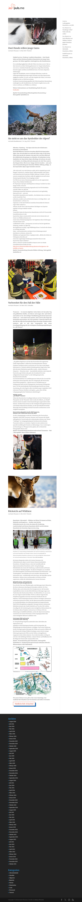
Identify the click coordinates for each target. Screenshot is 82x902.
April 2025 (12, 761)
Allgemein (12, 878)
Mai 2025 (11, 758)
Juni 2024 (11, 785)
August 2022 (12, 839)
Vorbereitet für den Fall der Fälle (24, 302)
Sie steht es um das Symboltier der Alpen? (29, 138)
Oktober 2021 (12, 864)
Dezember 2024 (13, 770)
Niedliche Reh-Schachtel (24, 704)
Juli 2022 (11, 842)
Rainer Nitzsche (39, 899)
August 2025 (12, 751)
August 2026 (12, 721)
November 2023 (13, 802)
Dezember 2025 (13, 741)
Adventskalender (13, 873)
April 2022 (12, 849)
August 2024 (12, 780)
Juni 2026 (11, 726)
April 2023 (12, 819)
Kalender (43, 4)
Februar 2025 (12, 765)
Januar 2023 (12, 827)
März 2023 (12, 822)
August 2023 (12, 810)
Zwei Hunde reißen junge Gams (23, 48)
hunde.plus (16, 90)
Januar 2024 (12, 797)
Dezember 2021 (13, 859)
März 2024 (12, 792)
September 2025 (13, 748)
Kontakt (29, 9)
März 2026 (12, 734)
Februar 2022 (12, 854)
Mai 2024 (11, 788)
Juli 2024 (11, 783)
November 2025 (13, 743)
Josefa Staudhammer (16, 141)
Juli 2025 (11, 753)
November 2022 (13, 832)
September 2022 (13, 837)
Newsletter (63, 4)
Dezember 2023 (13, 800)
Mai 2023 (11, 817)
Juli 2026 (11, 724)
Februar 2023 (12, 824)
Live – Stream (52, 4)
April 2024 (12, 790)
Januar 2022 (12, 856)
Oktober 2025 (12, 746)
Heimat (11, 882)
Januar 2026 (12, 738)
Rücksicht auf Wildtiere (19, 511)
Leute (10, 887)
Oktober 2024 (12, 775)
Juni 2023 (11, 815)
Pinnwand (12, 890)
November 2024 (13, 773)
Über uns (35, 4)
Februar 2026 (12, 736)
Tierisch (29, 51)
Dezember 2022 (13, 829)
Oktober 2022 (12, 834)
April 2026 (12, 731)
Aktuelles (30, 305)
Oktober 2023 (12, 805)
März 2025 (12, 763)
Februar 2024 (12, 795)
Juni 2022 (11, 844)
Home (28, 4)
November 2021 (13, 861)
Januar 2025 (12, 768)
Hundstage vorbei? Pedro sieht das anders (67, 32)
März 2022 (12, 851)
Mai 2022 (11, 846)
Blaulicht (11, 880)
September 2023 (13, 807)
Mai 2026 (11, 729)
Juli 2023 (11, 812)
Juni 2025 (11, 756)
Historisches (12, 885)
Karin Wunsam (14, 51)
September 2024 (13, 778)
